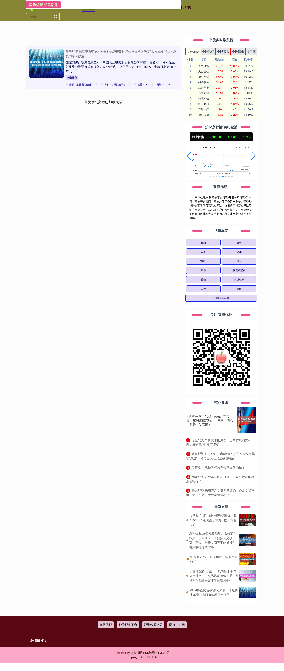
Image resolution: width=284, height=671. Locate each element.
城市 (203, 270)
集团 (239, 289)
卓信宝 (203, 261)
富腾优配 (105, 625)
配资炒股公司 (153, 625)
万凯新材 (203, 93)
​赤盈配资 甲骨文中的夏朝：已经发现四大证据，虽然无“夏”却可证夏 (218, 442)
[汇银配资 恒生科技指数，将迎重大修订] (247, 559)
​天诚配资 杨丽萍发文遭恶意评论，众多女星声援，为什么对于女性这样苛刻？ (220, 492)
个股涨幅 (193, 52)
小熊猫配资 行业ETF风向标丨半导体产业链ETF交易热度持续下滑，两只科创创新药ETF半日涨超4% (214, 576)
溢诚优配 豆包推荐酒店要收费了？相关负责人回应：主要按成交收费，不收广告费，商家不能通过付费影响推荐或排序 (212, 540)
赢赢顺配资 (239, 270)
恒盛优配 (239, 279)
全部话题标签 (221, 298)
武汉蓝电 (203, 87)
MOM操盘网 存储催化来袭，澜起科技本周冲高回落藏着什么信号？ (214, 592)
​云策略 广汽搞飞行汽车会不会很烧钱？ (218, 467)
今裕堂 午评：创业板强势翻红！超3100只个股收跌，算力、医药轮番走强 (213, 520)
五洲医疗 (203, 109)
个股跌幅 (208, 51)
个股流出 (238, 51)
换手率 (251, 51)
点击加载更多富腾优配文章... (103, 101)
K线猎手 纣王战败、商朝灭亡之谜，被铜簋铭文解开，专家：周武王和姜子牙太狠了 (209, 420)
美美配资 (72, 77)
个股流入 (223, 51)
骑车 (239, 252)
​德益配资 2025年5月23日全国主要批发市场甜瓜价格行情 (220, 479)
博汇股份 (203, 114)
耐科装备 (203, 82)
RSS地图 (149, 653)
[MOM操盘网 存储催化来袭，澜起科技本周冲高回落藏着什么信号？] (247, 592)
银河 (239, 261)
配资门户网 (182, 6)
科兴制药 (203, 104)
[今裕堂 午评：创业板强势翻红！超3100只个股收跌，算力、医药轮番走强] (247, 520)
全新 (203, 242)
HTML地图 (162, 653)
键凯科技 (203, 98)
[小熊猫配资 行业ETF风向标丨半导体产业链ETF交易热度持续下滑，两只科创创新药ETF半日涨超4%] (247, 576)
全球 (239, 242)
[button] (189, 156)
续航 (203, 279)
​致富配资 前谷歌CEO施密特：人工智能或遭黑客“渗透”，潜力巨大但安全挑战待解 (220, 455)
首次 (203, 289)
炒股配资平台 (128, 625)
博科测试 (203, 77)
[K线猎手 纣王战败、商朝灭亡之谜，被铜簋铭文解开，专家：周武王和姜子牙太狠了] (246, 420)
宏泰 (203, 252)
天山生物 (203, 71)
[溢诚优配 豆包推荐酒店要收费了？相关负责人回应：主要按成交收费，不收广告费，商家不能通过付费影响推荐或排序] (247, 540)
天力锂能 (203, 66)
